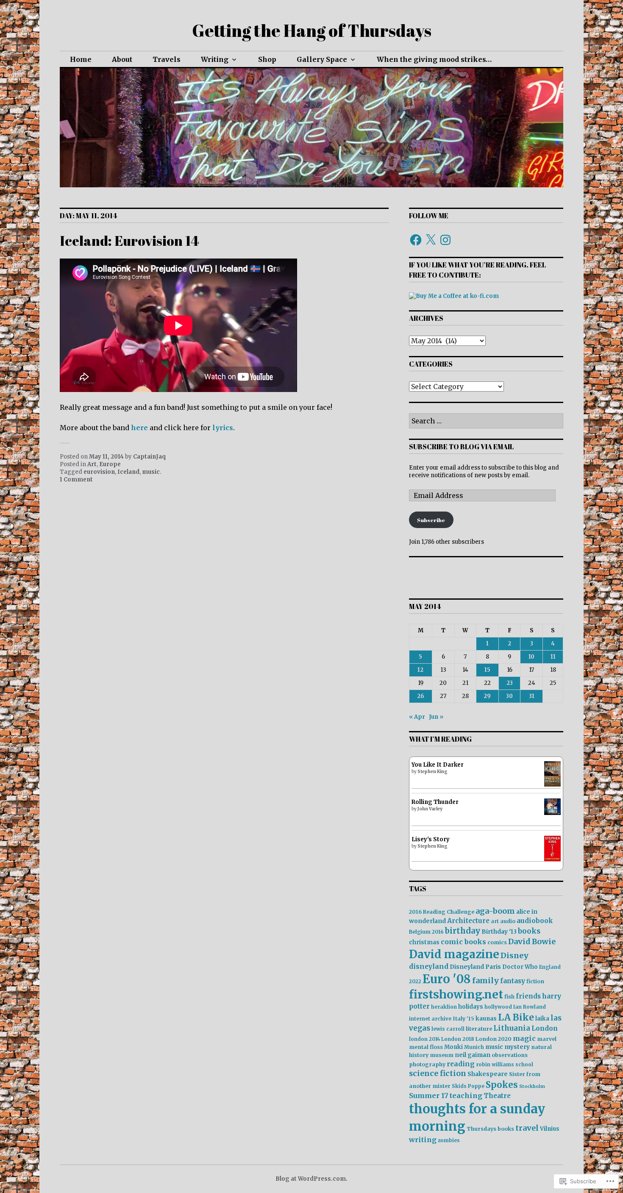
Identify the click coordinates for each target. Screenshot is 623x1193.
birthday (462, 931)
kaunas (486, 1018)
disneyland (428, 966)
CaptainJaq (149, 456)
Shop (267, 59)
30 (509, 696)
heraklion (444, 1007)
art (495, 921)
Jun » (436, 716)
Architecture (468, 921)
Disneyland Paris (475, 967)
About (122, 59)
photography (427, 1064)
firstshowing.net (456, 994)
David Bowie (532, 941)
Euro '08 (447, 979)
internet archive (430, 1018)
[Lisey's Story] (552, 859)
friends (528, 996)
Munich (474, 1047)
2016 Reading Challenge (441, 912)
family (485, 980)
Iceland (128, 472)
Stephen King (432, 771)
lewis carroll (447, 1029)
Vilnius (549, 1128)
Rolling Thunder (435, 802)
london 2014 (424, 1039)
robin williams (495, 1064)
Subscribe (431, 520)
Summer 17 (428, 1095)
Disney (514, 955)
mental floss (426, 1047)
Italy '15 (463, 1018)
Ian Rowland (529, 1007)
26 (420, 696)
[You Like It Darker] (552, 784)
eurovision (99, 472)
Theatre (497, 1096)
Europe (110, 464)
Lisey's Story (431, 839)
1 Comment (76, 479)
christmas (424, 942)
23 (509, 683)
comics (497, 942)
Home (81, 59)
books (529, 931)
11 (553, 656)
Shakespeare (487, 1074)
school (524, 1064)
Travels (167, 59)
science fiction (437, 1073)
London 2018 (457, 1039)
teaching (466, 1095)
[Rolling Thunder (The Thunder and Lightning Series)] (552, 813)
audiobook (535, 921)
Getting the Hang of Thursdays (311, 30)
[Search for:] (486, 421)
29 (487, 696)
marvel (546, 1039)
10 (531, 656)
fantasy (512, 981)
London (544, 1028)
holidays (470, 1006)
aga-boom (495, 911)
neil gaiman (472, 1055)
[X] (430, 240)
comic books (463, 941)
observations (510, 1055)
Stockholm (532, 1086)
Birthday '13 (499, 931)
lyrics (222, 427)
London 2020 (494, 1039)
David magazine (454, 954)
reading (461, 1064)
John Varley (429, 809)
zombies (449, 1140)
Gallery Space (322, 59)
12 (420, 669)
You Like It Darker (438, 764)
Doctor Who (520, 967)
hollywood (498, 1007)
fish (509, 996)
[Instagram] (445, 240)
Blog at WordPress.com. (311, 1178)
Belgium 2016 (426, 932)
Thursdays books (490, 1129)
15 (487, 669)
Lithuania (511, 1028)
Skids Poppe (468, 1086)
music (151, 472)
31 (531, 696)
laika (542, 1018)
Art (92, 464)
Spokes (502, 1084)
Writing (214, 59)
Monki (453, 1047)
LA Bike (516, 1017)
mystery (517, 1047)
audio (507, 921)
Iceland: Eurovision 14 (129, 240)
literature (479, 1029)
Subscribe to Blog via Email (461, 446)
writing (423, 1139)
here (139, 427)
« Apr (417, 716)
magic (524, 1038)
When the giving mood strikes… (434, 59)
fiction (535, 981)
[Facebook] (416, 240)
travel (527, 1128)
